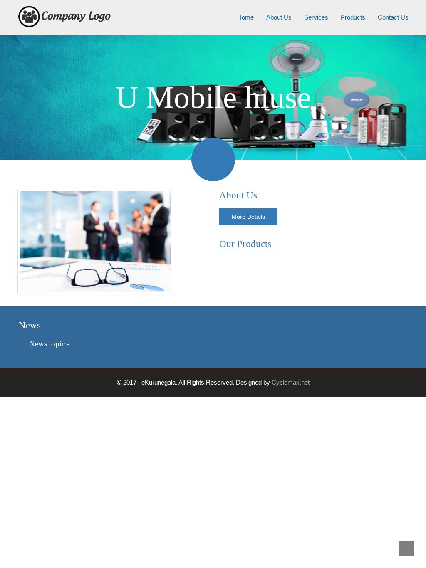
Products (353, 17)
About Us (279, 17)
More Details (248, 216)
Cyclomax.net (291, 382)
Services (316, 17)
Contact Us (393, 17)
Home (245, 17)
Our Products (245, 244)
